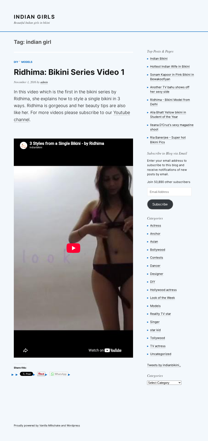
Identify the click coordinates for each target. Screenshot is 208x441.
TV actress (158, 346)
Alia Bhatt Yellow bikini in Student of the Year (168, 114)
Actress (155, 225)
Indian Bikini (159, 58)
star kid (155, 330)
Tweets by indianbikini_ (164, 365)
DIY (16, 61)
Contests (156, 257)
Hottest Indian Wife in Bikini (170, 66)
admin (44, 82)
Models (26, 61)
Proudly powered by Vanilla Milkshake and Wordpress (47, 425)
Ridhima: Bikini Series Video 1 (69, 72)
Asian (154, 241)
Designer (156, 274)
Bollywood (157, 250)
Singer (155, 322)
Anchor (155, 234)
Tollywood (157, 338)
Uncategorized (160, 354)
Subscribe (160, 204)
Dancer (155, 266)
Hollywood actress (163, 290)
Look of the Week (162, 298)
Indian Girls (34, 17)
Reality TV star (160, 314)
